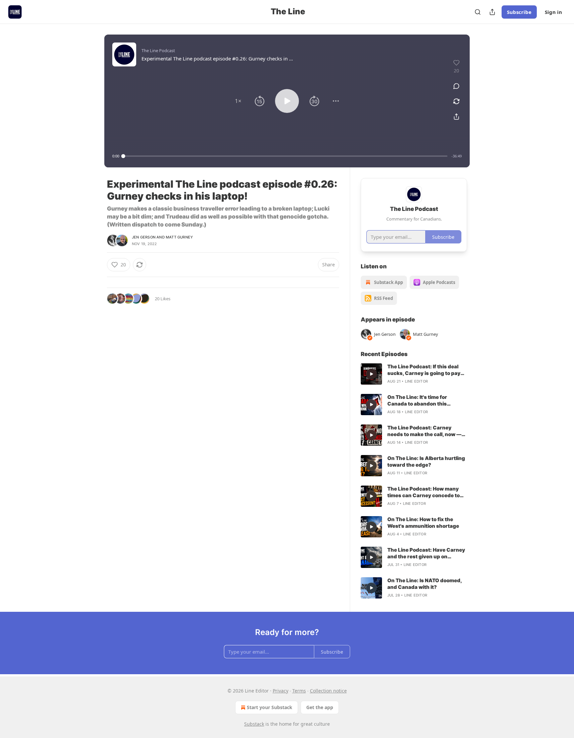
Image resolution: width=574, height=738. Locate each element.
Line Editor (416, 381)
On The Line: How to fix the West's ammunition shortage (423, 522)
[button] (238, 101)
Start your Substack (269, 707)
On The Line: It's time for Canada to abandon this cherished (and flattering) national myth (420, 400)
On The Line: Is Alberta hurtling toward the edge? (426, 461)
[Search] (477, 12)
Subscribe (519, 12)
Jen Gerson (143, 237)
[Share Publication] (492, 12)
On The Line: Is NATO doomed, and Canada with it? (424, 583)
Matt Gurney (179, 237)
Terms (299, 691)
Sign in (553, 12)
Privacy (280, 691)
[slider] (285, 156)
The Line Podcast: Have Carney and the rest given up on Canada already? (426, 553)
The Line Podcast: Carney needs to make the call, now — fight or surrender (424, 431)
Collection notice (328, 691)
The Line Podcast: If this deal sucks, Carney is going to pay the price (423, 370)
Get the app (319, 707)
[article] (414, 374)
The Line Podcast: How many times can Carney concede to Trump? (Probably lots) (423, 492)
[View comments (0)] (456, 86)
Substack (254, 724)
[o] (371, 374)
